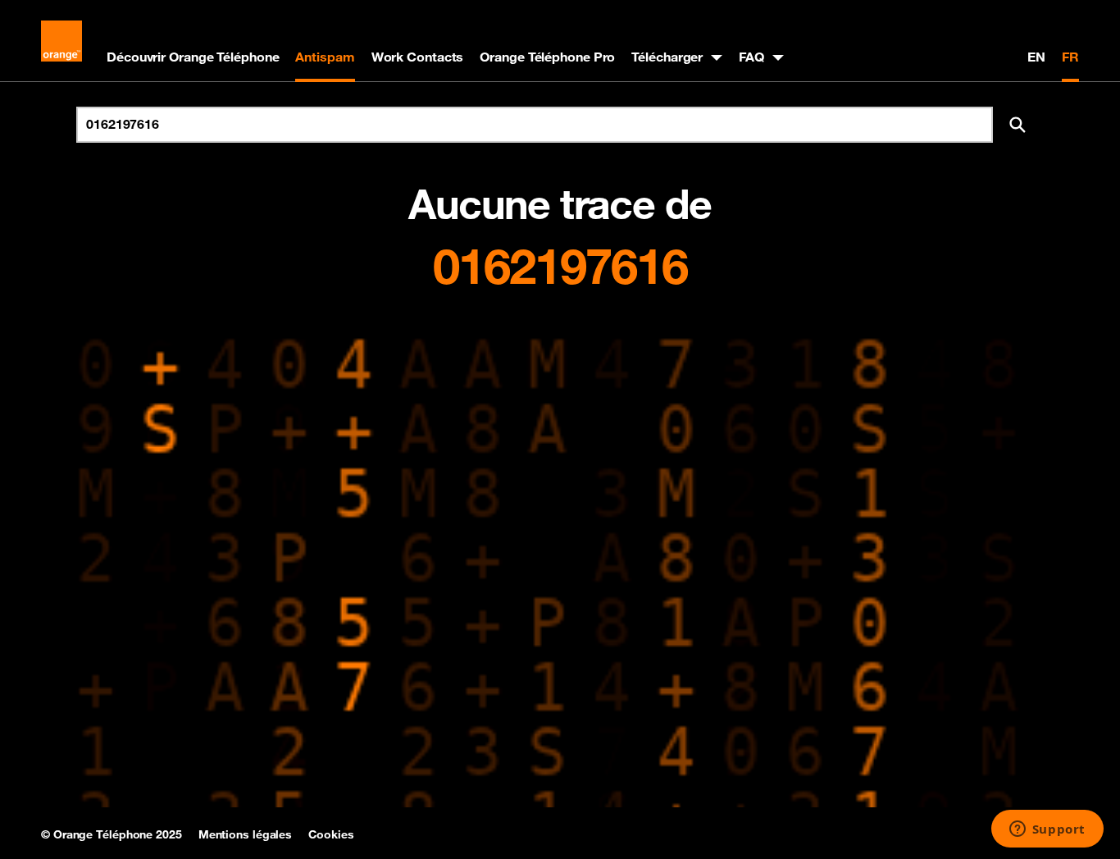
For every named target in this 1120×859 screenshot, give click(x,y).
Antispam (324, 56)
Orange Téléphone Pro (547, 56)
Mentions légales (245, 834)
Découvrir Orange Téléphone (193, 56)
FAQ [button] (751, 56)
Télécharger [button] (667, 56)
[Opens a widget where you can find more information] (1047, 830)
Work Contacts (417, 56)
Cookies (330, 834)
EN (1036, 56)
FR (1070, 56)
